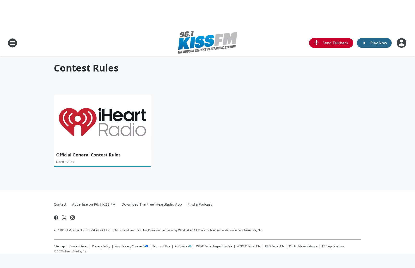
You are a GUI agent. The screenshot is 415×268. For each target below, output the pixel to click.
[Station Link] (208, 42)
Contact (60, 204)
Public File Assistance (303, 246)
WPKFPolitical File (249, 246)
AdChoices (182, 246)
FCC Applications (333, 246)
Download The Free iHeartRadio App (152, 204)
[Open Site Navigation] (12, 43)
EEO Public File (275, 246)
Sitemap (59, 246)
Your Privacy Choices (128, 246)
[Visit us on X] (64, 217)
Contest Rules (78, 246)
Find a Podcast (200, 204)
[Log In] (402, 43)
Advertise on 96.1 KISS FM (94, 204)
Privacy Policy (101, 246)
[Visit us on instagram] (72, 217)
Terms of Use (161, 246)
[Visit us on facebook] (56, 217)
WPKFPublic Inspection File (214, 246)
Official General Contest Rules (88, 154)
